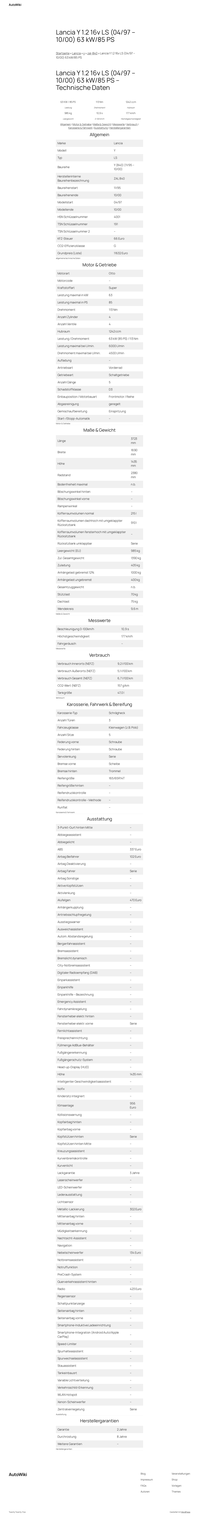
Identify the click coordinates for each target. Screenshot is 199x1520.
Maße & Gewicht (102, 124)
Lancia (76, 53)
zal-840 (92, 53)
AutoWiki (15, 5)
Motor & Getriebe (82, 124)
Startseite (63, 53)
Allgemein (65, 124)
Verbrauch (132, 124)
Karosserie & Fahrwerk (80, 127)
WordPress (185, 1512)
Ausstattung (101, 127)
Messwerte (119, 124)
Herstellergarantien (120, 127)
